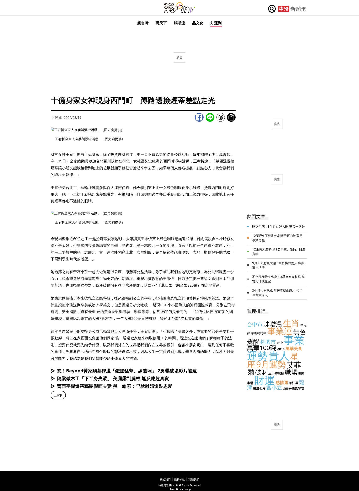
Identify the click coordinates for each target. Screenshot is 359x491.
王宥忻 (58, 395)
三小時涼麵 (276, 373)
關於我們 (165, 479)
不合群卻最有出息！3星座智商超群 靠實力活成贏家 (278, 279)
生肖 (291, 323)
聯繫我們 (193, 479)
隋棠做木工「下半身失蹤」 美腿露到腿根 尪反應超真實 (113, 378)
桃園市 (268, 341)
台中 (280, 342)
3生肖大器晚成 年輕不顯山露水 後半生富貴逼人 (277, 292)
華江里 (293, 383)
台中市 (255, 324)
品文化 (197, 22)
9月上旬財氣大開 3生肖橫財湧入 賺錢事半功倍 (278, 265)
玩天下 (161, 22)
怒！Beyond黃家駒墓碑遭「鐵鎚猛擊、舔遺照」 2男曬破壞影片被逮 (127, 370)
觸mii (179, 8)
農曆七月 (259, 388)
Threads (220, 117)
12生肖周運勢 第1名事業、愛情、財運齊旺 (278, 251)
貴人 (279, 356)
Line (210, 117)
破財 (261, 372)
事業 (294, 340)
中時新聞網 (292, 9)
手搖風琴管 (296, 388)
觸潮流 (179, 22)
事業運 (279, 331)
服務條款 (179, 479)
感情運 (282, 382)
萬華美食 (293, 348)
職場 (291, 372)
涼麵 (285, 388)
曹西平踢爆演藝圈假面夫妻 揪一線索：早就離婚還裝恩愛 (114, 386)
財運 (264, 380)
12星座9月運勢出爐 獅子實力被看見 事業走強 (277, 237)
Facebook (199, 117)
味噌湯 (272, 324)
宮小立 (274, 387)
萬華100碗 (261, 347)
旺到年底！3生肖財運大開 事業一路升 (278, 226)
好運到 (216, 22)
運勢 (257, 356)
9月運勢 (271, 364)
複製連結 (231, 117)
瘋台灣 (143, 22)
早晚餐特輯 (259, 333)
